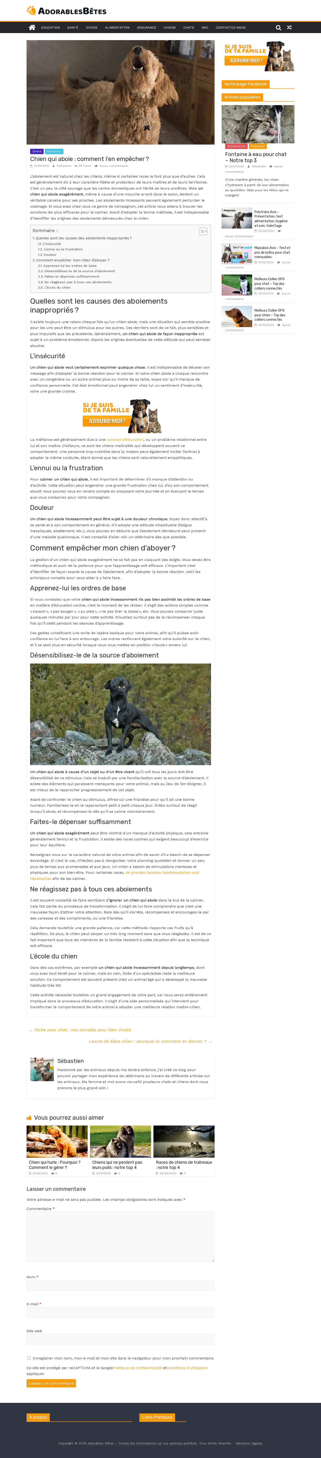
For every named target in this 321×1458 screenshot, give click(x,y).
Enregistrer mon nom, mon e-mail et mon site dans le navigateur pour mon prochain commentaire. (123, 1358)
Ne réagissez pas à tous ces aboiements (78, 282)
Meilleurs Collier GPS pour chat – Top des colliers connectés (269, 283)
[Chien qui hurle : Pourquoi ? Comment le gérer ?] (57, 1128)
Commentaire (41, 1208)
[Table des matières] (203, 231)
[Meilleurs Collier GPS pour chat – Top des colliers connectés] (237, 277)
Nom (33, 1277)
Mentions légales (249, 1443)
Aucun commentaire (113, 166)
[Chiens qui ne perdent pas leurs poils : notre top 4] (120, 1128)
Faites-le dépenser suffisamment (71, 277)
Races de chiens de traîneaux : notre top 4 (184, 1165)
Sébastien (64, 166)
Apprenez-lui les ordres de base (70, 266)
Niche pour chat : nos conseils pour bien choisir (80, 1029)
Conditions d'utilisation (187, 1368)
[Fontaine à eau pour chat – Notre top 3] (258, 108)
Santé (72, 27)
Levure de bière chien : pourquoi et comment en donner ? (150, 1041)
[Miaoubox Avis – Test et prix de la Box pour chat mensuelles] (237, 246)
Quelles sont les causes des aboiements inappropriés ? (84, 238)
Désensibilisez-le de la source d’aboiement (79, 271)
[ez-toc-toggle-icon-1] (201, 231)
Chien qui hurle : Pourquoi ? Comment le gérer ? (55, 1165)
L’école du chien (57, 288)
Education (50, 27)
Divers (92, 27)
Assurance (146, 27)
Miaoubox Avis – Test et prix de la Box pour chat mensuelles (272, 252)
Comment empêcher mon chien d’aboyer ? (73, 260)
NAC (205, 27)
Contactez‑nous (231, 27)
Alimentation (117, 27)
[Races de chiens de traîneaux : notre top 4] (184, 1128)
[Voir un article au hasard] (289, 27)
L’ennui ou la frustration (63, 249)
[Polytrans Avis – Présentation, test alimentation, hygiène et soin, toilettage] (237, 210)
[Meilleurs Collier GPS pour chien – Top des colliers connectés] (237, 308)
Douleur (50, 255)
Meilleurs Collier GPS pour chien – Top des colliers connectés (269, 315)
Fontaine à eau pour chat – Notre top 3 (256, 157)
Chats (188, 27)
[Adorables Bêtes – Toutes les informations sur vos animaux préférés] (32, 27)
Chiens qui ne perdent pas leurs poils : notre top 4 (117, 1165)
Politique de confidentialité (137, 1368)
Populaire (258, 146)
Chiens (170, 27)
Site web (34, 1331)
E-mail (34, 1304)
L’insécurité (52, 244)
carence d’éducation (125, 439)
